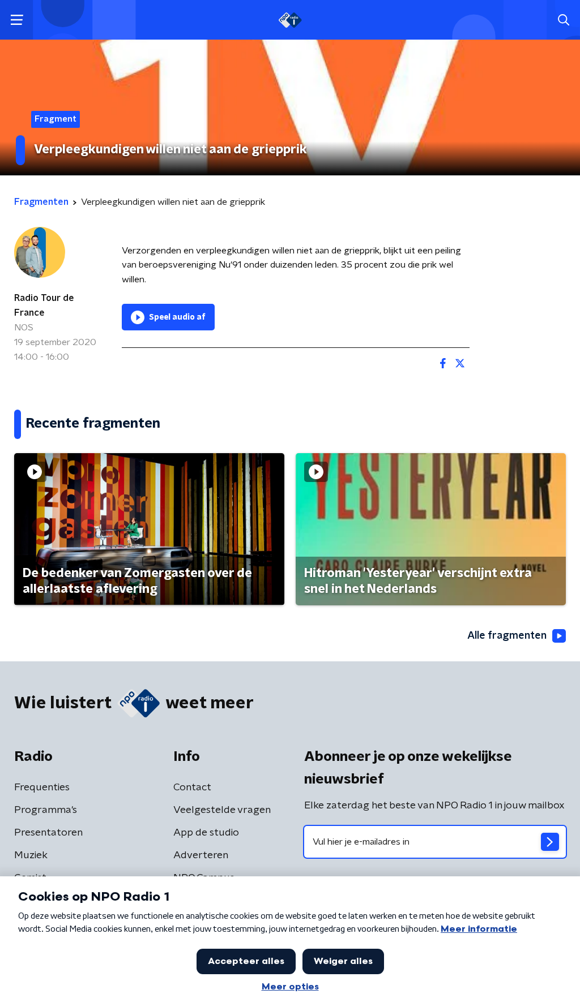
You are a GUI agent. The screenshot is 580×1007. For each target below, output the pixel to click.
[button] (17, 20)
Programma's (45, 810)
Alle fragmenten (507, 636)
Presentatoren (48, 833)
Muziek (31, 855)
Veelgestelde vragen (222, 810)
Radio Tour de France (44, 305)
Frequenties (42, 787)
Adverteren (200, 855)
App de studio (206, 833)
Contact (192, 787)
